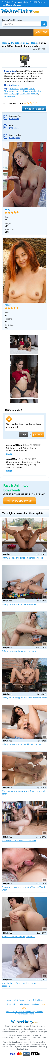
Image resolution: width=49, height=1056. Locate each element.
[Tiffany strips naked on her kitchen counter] (24, 722)
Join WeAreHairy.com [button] (20, 500)
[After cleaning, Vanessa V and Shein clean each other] (24, 768)
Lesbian (34, 93)
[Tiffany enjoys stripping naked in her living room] (24, 675)
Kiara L (15, 85)
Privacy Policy (10, 1004)
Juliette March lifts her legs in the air (18, 936)
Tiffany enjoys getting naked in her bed (20, 651)
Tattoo (32, 88)
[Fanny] (24, 174)
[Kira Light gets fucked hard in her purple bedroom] (24, 961)
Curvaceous (9, 96)
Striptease (8, 91)
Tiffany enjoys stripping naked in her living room (24, 697)
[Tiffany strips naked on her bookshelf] (24, 582)
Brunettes (14, 88)
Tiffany (33, 42)
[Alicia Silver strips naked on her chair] (24, 818)
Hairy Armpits (29, 91)
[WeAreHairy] (24, 1022)
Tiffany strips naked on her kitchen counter (22, 744)
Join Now (37, 434)
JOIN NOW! (41, 32)
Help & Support (19, 1000)
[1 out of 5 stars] (25, 103)
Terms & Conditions (35, 1000)
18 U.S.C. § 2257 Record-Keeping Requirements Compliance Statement (24, 1012)
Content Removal (24, 1049)
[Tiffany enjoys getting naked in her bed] (24, 628)
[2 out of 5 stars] (27, 103)
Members (35, 1004)
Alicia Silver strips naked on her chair (19, 840)
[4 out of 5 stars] (33, 103)
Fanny (24, 42)
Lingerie (18, 91)
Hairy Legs (14, 93)
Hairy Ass (24, 88)
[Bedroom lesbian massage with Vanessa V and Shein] (24, 865)
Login (24, 434)
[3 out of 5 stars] (30, 103)
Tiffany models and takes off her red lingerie (22, 557)
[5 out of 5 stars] (36, 103)
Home (5, 42)
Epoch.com (17, 1042)
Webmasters (24, 1004)
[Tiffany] (24, 270)
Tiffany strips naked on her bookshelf (19, 604)
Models (15, 42)
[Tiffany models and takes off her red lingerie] (24, 535)
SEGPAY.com (11, 1046)
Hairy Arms (25, 93)
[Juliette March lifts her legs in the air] (24, 914)
